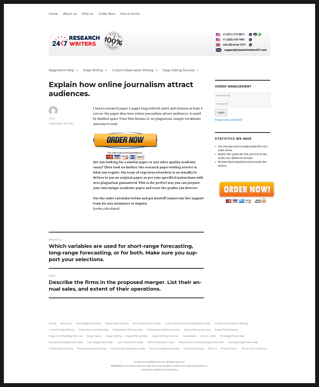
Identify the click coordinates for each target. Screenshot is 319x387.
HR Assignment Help (232, 335)
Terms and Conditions (254, 348)
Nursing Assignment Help (243, 342)
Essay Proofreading (226, 329)
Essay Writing (93, 70)
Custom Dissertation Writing (132, 70)
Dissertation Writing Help (94, 329)
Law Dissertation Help (130, 342)
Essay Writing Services (165, 335)
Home (53, 14)
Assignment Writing (116, 323)
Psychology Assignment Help (128, 348)
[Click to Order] (148, 145)
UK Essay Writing (193, 348)
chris (51, 118)
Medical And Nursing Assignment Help (201, 342)
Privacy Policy (229, 348)
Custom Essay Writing (61, 329)
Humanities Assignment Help (66, 342)
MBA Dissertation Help (160, 342)
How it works (129, 14)
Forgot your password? (229, 119)
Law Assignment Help (100, 342)
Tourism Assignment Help (164, 348)
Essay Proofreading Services (66, 335)
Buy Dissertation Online (147, 323)
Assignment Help (61, 70)
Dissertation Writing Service (163, 329)
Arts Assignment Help (88, 323)
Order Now (107, 14)
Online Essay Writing (61, 348)
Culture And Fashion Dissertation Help (187, 323)
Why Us (87, 14)
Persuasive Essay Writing (91, 348)
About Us (70, 14)
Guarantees (189, 335)
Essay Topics (94, 335)
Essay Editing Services (179, 70)
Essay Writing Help (137, 335)
